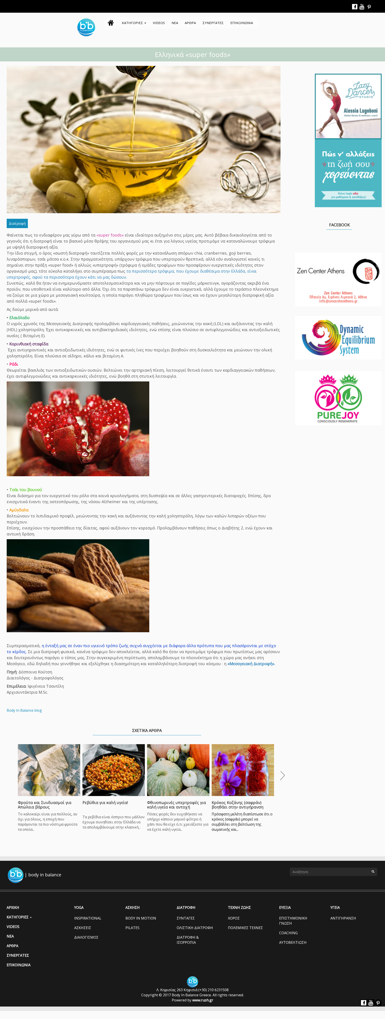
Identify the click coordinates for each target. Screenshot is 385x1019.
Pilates (132, 927)
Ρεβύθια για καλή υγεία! (105, 802)
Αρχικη (110, 22)
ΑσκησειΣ (82, 927)
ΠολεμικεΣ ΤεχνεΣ (245, 927)
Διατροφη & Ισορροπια (188, 940)
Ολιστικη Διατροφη (195, 927)
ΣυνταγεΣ (186, 918)
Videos (159, 22)
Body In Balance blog (24, 710)
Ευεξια (285, 907)
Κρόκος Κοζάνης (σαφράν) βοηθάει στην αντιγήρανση (237, 805)
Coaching (288, 932)
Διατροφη (186, 907)
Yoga (79, 907)
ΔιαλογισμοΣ (86, 937)
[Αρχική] (87, 27)
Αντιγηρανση (343, 918)
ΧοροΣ (234, 918)
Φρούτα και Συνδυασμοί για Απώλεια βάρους (44, 805)
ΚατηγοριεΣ (133, 22)
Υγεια (335, 907)
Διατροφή (17, 223)
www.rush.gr (202, 1000)
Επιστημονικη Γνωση (293, 921)
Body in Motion (140, 918)
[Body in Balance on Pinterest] (369, 6)
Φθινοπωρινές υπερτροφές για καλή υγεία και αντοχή (176, 805)
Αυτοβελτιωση (293, 942)
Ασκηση (132, 907)
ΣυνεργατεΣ (213, 22)
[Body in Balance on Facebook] (354, 6)
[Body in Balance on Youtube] (362, 6)
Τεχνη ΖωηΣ (239, 907)
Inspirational (87, 918)
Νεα (175, 22)
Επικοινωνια (241, 22)
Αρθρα (190, 22)
